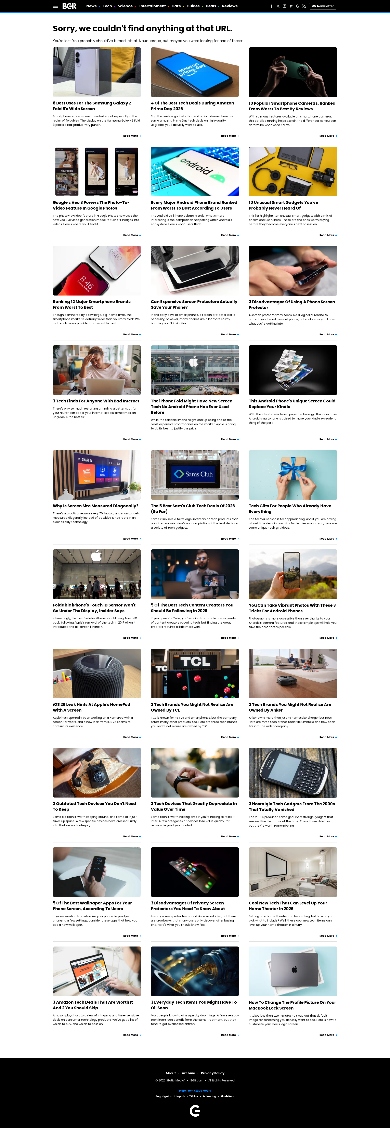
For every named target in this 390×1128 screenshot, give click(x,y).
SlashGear (227, 1096)
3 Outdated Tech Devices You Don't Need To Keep (94, 806)
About (171, 1073)
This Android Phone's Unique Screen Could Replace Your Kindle (292, 403)
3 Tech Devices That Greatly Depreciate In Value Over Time (194, 806)
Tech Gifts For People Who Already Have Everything (290, 508)
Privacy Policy (212, 1073)
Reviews (230, 6)
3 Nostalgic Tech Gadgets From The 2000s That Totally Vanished (292, 806)
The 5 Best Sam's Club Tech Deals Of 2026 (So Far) (193, 508)
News (91, 6)
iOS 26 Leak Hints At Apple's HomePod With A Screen (91, 707)
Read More (130, 136)
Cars (176, 6)
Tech (107, 6)
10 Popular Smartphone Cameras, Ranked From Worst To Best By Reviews (292, 106)
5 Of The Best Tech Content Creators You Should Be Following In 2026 (192, 607)
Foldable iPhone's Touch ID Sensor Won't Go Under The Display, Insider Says (94, 607)
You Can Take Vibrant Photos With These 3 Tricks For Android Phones (292, 608)
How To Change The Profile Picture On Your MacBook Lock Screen (292, 1005)
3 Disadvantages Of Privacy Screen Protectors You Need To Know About (188, 905)
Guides (193, 6)
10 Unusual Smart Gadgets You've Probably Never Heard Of (283, 205)
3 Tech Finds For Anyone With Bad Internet (96, 401)
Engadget (162, 1096)
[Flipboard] (291, 6)
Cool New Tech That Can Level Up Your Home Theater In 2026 (288, 905)
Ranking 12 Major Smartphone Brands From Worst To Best (92, 304)
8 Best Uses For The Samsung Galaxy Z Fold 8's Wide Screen (92, 105)
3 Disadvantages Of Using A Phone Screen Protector (292, 304)
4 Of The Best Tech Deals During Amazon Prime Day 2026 (192, 105)
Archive (188, 1073)
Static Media (175, 1080)
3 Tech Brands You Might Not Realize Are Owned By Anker (290, 707)
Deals (211, 6)
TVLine (193, 1096)
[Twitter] (278, 6)
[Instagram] (284, 6)
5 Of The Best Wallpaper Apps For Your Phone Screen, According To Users (92, 905)
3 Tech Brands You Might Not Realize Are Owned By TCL (192, 707)
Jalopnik (179, 1096)
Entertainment (152, 6)
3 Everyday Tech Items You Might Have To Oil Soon (194, 1005)
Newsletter (325, 6)
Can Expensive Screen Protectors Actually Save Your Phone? (194, 304)
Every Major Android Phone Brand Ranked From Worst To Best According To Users (194, 205)
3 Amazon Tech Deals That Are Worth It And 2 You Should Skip (93, 1005)
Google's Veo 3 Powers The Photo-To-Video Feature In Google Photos (91, 205)
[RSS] (304, 6)
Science (125, 6)
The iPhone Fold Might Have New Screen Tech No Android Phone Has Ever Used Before (191, 406)
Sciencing (209, 1096)
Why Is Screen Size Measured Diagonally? (96, 506)
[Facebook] (271, 6)
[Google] (297, 6)
